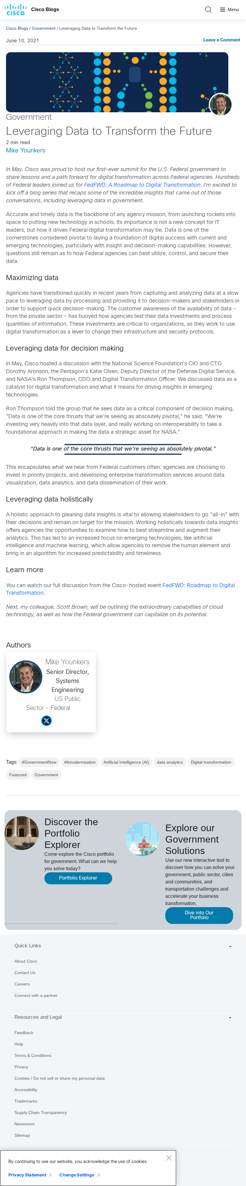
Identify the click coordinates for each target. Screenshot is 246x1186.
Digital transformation (211, 762)
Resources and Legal (38, 1017)
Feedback (23, 1032)
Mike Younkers (25, 151)
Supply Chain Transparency (40, 1112)
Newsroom (24, 1123)
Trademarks (25, 1101)
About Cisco (25, 961)
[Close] (169, 1158)
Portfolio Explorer (78, 878)
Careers (22, 984)
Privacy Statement (27, 1174)
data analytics (170, 762)
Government (44, 28)
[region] (88, 1168)
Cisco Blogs (45, 9)
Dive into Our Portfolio (199, 915)
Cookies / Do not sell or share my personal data (59, 1078)
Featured (18, 774)
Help (18, 1044)
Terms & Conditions (32, 1055)
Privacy (21, 1066)
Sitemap (22, 1135)
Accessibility (25, 1089)
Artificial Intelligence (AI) (126, 762)
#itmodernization (80, 762)
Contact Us (24, 972)
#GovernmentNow (39, 762)
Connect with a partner (36, 995)
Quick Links (27, 946)
